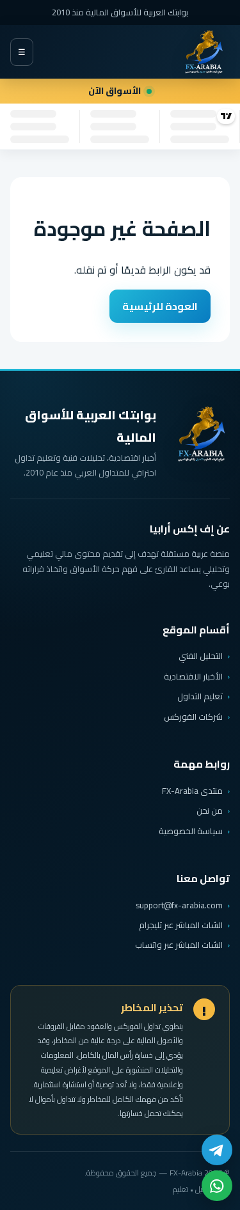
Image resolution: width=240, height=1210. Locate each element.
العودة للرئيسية (160, 306)
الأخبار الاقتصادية (193, 676)
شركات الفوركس (193, 716)
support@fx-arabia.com (179, 905)
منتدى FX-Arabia (192, 790)
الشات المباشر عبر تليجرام (181, 925)
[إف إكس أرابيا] (203, 52)
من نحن (209, 810)
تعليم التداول (200, 696)
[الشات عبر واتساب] (217, 1185)
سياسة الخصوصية (191, 831)
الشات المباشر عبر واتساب (179, 945)
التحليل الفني (201, 655)
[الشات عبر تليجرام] (217, 1150)
